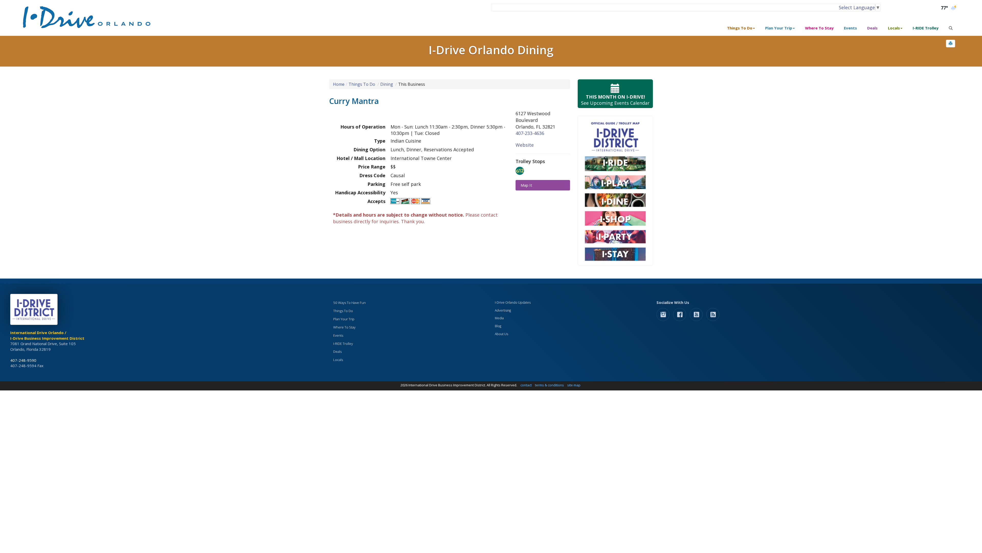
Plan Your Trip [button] (778, 27)
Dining (386, 84)
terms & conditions (549, 385)
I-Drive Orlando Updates (513, 302)
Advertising (503, 310)
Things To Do (362, 84)
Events (850, 27)
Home (338, 84)
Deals (872, 27)
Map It (526, 185)
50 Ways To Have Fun (349, 302)
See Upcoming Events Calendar (615, 100)
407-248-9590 (23, 360)
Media (499, 318)
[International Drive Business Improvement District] (34, 310)
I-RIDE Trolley (926, 27)
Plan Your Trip (343, 319)
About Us (501, 334)
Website (525, 145)
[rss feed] (712, 314)
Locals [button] (894, 27)
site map (574, 385)
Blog (498, 326)
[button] (950, 43)
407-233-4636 (530, 133)
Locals (338, 359)
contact (526, 385)
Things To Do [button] (739, 27)
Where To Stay (819, 27)
